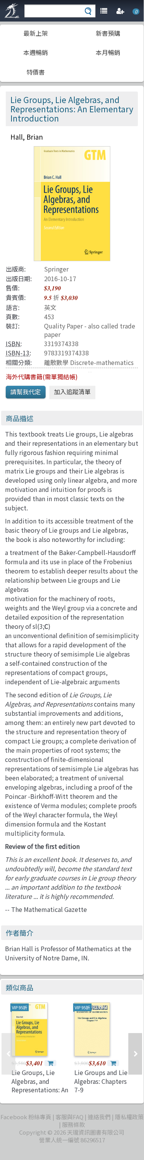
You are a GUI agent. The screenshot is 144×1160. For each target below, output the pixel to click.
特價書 (35, 72)
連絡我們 (99, 1117)
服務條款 (73, 1124)
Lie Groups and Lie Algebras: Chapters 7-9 (101, 1081)
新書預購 (108, 33)
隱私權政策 (129, 1117)
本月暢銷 (108, 52)
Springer (56, 268)
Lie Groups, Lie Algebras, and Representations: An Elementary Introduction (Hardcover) (39, 1094)
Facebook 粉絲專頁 (25, 1117)
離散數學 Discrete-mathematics (89, 362)
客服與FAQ (69, 1117)
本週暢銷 (35, 52)
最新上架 (35, 33)
